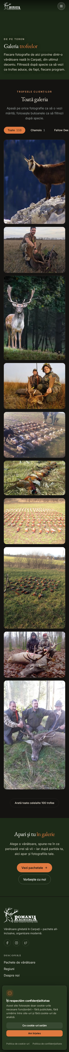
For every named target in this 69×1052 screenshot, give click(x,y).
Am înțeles (34, 1033)
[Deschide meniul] (61, 6)
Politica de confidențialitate (47, 1043)
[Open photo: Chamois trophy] (34, 182)
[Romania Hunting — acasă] (12, 6)
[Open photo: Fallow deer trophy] (34, 250)
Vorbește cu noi (34, 879)
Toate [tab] (14, 130)
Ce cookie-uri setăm (34, 1025)
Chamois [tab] (38, 130)
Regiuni (9, 969)
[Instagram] (16, 942)
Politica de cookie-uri (18, 1043)
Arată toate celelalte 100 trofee (34, 802)
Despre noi (12, 975)
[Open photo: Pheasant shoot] (34, 435)
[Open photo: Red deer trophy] (34, 655)
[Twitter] (25, 942)
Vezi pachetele (32, 868)
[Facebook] (7, 942)
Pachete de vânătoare (19, 962)
